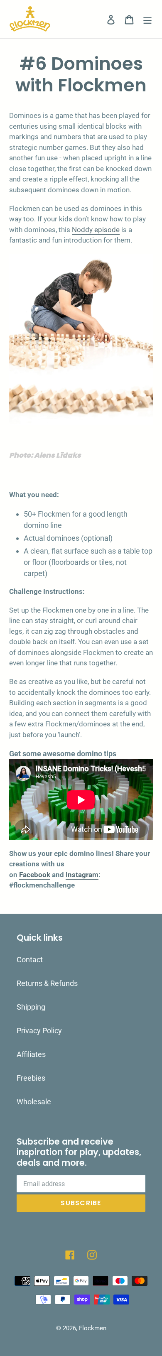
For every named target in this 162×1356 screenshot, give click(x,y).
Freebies (31, 1078)
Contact (30, 959)
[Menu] (147, 19)
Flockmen (92, 1328)
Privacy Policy (39, 1030)
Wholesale (34, 1101)
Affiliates (31, 1054)
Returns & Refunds (47, 983)
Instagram (82, 874)
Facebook (34, 874)
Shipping (31, 1007)
